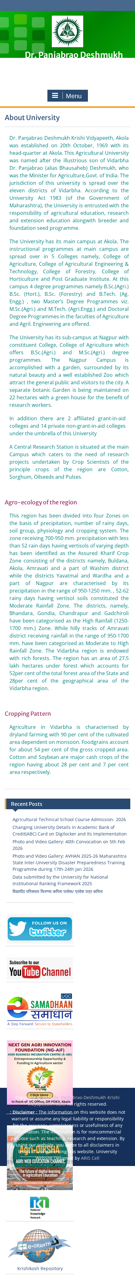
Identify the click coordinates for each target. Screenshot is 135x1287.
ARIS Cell (90, 1158)
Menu (74, 96)
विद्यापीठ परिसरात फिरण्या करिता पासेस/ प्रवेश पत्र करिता (58, 891)
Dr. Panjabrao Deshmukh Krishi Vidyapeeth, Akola (74, 59)
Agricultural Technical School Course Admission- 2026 (69, 819)
